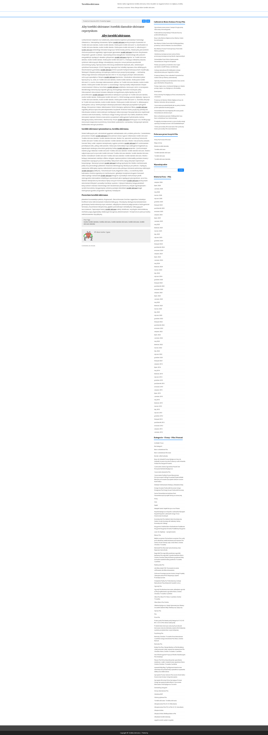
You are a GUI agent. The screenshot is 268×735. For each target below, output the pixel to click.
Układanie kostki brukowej (162, 717)
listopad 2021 (158, 361)
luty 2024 (157, 273)
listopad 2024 (158, 244)
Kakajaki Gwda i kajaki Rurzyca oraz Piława (167, 508)
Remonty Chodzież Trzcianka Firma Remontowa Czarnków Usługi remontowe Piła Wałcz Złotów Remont (168, 639)
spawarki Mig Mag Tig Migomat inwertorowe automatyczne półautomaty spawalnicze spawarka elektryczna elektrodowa (169, 669)
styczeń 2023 (158, 315)
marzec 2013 (158, 406)
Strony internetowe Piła (161, 691)
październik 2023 (159, 286)
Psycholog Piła (158, 633)
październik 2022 (159, 325)
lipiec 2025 (157, 218)
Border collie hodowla (161, 456)
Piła (155, 614)
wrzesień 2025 (158, 211)
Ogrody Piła (158, 586)
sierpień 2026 (158, 182)
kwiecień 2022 (158, 344)
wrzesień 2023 (158, 289)
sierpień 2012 (158, 429)
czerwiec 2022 (158, 338)
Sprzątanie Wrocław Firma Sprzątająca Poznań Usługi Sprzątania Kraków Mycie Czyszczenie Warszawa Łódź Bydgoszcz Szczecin (168, 682)
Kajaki (156, 505)
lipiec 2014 (157, 367)
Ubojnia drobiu (158, 710)
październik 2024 (159, 247)
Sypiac (109, 21)
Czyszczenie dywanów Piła (162, 472)
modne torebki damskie (91, 222)
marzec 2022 (158, 348)
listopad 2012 (158, 419)
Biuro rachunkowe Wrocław (162, 453)
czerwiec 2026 (158, 189)
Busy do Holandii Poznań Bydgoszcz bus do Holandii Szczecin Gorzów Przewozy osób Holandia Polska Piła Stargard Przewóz (169, 461)
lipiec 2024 (157, 257)
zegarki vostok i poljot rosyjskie (163, 720)
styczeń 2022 (158, 354)
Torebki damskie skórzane (162, 152)
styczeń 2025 (158, 237)
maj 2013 (157, 399)
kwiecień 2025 (158, 227)
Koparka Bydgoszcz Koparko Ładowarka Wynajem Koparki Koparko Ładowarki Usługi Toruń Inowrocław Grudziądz (169, 514)
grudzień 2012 (158, 416)
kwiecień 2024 (158, 266)
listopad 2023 (158, 283)
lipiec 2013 (157, 393)
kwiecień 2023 (158, 305)
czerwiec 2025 (158, 221)
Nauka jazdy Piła (159, 565)
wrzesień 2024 (158, 250)
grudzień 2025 (158, 202)
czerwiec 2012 (158, 432)
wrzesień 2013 (158, 386)
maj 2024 (157, 263)
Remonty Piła (158, 644)
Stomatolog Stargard (160, 687)
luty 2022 (157, 351)
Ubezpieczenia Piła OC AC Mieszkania (165, 704)
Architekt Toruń (159, 443)
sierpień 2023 (158, 292)
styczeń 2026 (158, 198)
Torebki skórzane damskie (162, 159)
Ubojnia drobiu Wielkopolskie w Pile (165, 713)
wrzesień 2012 (158, 425)
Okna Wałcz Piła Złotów (161, 602)
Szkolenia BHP (158, 694)
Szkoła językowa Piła (160, 697)
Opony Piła (157, 611)
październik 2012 (159, 422)
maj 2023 (157, 302)
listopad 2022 (158, 322)
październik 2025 (159, 208)
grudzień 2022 (158, 318)
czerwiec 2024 (158, 260)
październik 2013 (159, 383)
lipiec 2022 (157, 335)
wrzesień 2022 (158, 328)
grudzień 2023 (158, 279)
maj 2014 (157, 370)
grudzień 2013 (158, 380)
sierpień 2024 (158, 253)
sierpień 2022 (158, 331)
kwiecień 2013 (158, 403)
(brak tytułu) (158, 91)
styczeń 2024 (158, 276)
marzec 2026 (158, 195)
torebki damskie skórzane (119, 222)
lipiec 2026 (157, 185)
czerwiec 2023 (158, 299)
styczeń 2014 (158, 377)
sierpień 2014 (158, 364)
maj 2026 (157, 192)
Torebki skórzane (159, 156)
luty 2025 (157, 234)
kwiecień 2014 (158, 374)
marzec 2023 (158, 309)
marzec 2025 (158, 231)
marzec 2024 (158, 270)
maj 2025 (157, 224)
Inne (155, 502)
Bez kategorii (158, 446)
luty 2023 (157, 312)
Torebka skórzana (90, 4)
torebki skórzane (87, 50)
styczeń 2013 (158, 412)
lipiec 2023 (157, 296)
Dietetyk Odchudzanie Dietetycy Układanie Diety (168, 485)
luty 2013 (157, 409)
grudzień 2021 (158, 357)
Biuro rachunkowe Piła (161, 449)
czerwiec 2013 (158, 396)
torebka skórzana (104, 222)
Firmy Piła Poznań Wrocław (162, 139)
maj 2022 (157, 341)
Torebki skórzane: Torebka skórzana (165, 700)
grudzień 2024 (158, 240)
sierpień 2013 (158, 390)
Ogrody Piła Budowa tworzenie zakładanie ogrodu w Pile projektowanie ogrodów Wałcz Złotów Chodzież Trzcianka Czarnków (169, 591)
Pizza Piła (157, 617)
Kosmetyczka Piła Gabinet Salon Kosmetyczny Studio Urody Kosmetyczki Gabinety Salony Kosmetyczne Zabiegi (168, 521)
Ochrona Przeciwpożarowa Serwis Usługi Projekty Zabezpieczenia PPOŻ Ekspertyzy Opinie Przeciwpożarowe (169, 575)
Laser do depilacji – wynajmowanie (165, 532)
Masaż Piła (157, 535)
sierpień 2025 (158, 215)
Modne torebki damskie (161, 146)
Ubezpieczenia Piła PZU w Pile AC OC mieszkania (168, 707)
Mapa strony (158, 143)
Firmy (156, 498)
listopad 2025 (158, 205)
